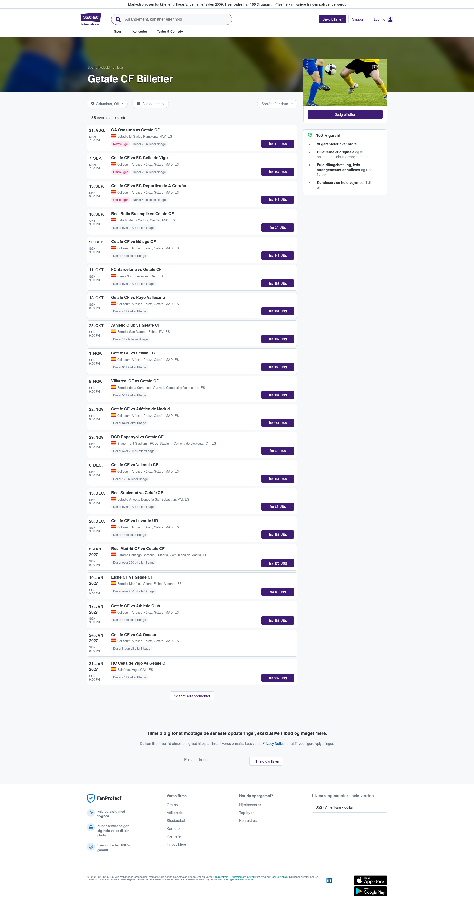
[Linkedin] (329, 886)
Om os (172, 805)
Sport (91, 67)
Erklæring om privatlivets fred (248, 877)
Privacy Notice (273, 743)
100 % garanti (328, 135)
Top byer (246, 812)
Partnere (174, 836)
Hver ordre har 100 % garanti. (249, 4)
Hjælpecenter (250, 805)
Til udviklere (176, 844)
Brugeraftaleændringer (240, 879)
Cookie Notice (279, 877)
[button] (345, 114)
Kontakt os (248, 820)
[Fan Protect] (104, 799)
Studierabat (176, 820)
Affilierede (175, 812)
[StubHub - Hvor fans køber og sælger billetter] (91, 19)
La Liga (118, 67)
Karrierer (174, 828)
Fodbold (104, 67)
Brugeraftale (220, 877)
